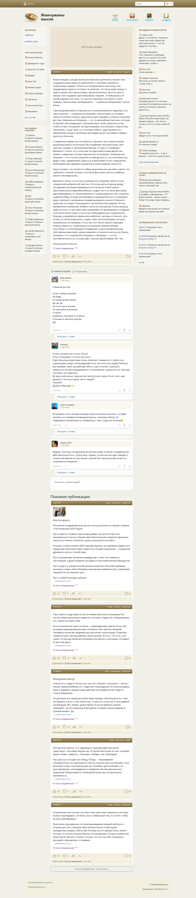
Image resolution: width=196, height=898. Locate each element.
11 (68, 791)
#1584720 (57, 671)
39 (58, 791)
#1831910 (57, 503)
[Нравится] (54, 256)
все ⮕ (141, 262)
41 (58, 727)
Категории (132, 15)
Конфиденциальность (36, 887)
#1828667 (57, 805)
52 (58, 593)
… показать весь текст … (63, 581)
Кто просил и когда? (148, 144)
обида (127, 740)
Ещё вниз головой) (147, 92)
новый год (126, 503)
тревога (126, 72)
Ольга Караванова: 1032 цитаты (91, 868)
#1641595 (57, 607)
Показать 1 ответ (66, 336)
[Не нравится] (130, 330)
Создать (166, 15)
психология (117, 72)
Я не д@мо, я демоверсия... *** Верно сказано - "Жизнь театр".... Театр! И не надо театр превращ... (155, 197)
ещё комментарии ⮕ (148, 162)
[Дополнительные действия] (80, 256)
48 (58, 658)
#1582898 (143, 236)
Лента (115, 15)
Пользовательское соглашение (40, 882)
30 (58, 256)
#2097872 (57, 72)
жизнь (109, 72)
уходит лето (31, 41)
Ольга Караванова (64, 248)
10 (68, 727)
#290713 (142, 227)
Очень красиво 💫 (147, 72)
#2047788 (57, 740)
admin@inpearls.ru (161, 889)
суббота (29, 35)
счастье (117, 607)
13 (68, 658)
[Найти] (168, 4)
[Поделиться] (73, 256)
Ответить (56, 330)
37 (58, 856)
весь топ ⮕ (30, 117)
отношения (115, 671)
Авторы (149, 15)
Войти (31, 3)
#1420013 (143, 245)
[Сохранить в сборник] (64, 256)
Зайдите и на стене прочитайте (153, 135)
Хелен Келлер (147, 239)
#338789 (142, 253)
